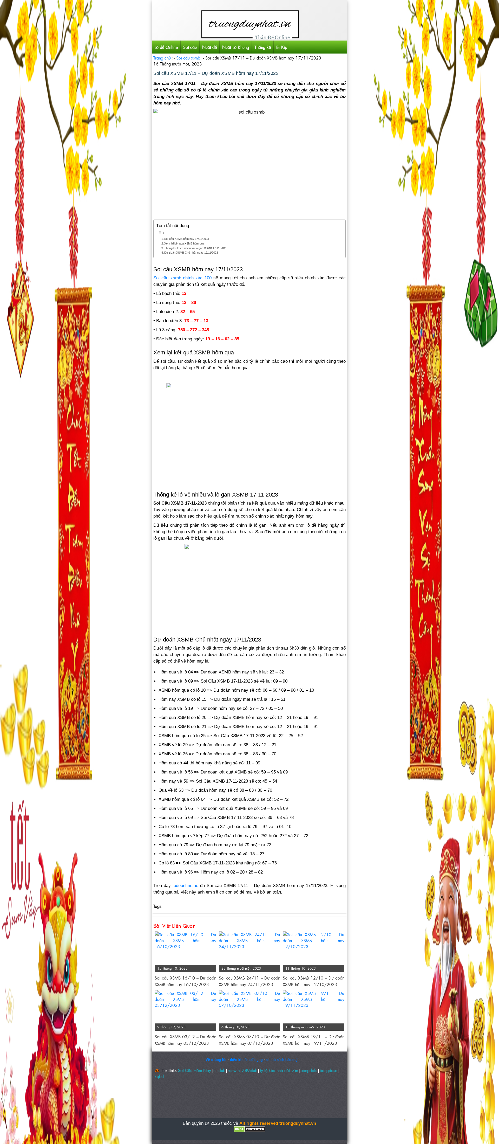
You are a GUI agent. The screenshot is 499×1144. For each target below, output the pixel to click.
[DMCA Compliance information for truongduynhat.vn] (249, 1129)
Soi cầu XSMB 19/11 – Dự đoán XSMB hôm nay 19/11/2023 (313, 1039)
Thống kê (262, 47)
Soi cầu (190, 47)
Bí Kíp (281, 47)
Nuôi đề (209, 47)
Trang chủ (162, 58)
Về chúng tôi (216, 1059)
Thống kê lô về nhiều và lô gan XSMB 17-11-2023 (195, 248)
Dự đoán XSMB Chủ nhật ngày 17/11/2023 (191, 252)
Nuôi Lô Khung (235, 47)
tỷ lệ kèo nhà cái (275, 1070)
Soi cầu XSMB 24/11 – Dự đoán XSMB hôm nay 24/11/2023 (249, 981)
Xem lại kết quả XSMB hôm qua (184, 243)
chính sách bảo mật (282, 1059)
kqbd (159, 1076)
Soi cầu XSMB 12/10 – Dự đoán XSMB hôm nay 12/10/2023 (313, 981)
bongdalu (308, 1070)
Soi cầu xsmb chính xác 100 (182, 277)
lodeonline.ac (185, 885)
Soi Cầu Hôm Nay (194, 1070)
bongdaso (328, 1070)
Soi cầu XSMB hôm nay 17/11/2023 (186, 238)
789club (249, 1070)
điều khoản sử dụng (246, 1059)
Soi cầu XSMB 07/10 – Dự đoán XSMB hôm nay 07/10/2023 (249, 1039)
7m (295, 1070)
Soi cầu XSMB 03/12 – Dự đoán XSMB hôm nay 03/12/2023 (185, 1039)
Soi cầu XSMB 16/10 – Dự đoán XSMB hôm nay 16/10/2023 (185, 981)
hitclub (219, 1070)
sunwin (234, 1070)
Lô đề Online (166, 47)
